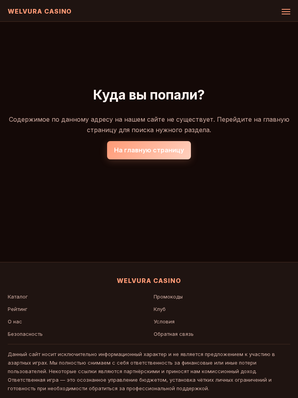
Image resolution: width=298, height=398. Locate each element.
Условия (164, 321)
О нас (15, 321)
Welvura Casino (40, 11)
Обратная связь (174, 334)
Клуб (160, 309)
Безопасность (25, 334)
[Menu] (286, 11)
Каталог (18, 296)
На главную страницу (149, 150)
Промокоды (168, 296)
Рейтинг (18, 309)
